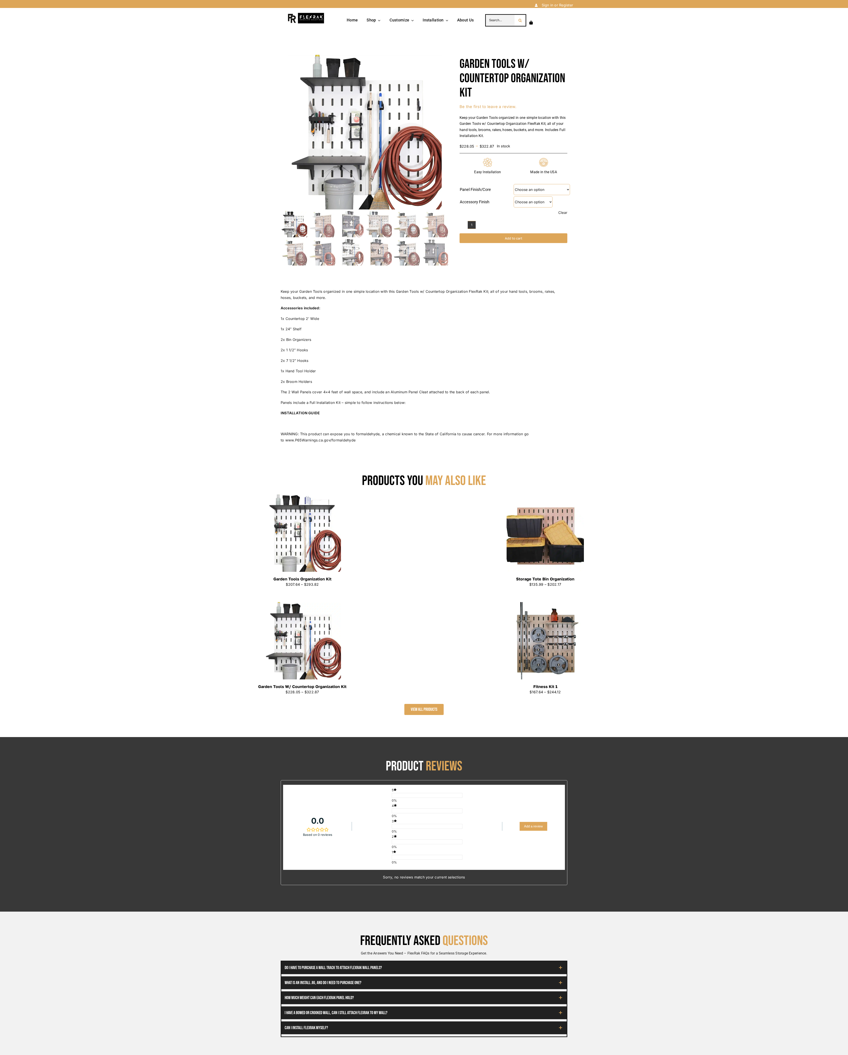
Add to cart (513, 238)
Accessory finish (474, 202)
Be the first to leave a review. (488, 106)
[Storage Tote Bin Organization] (545, 533)
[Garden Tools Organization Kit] (302, 533)
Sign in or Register (557, 5)
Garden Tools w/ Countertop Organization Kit (302, 686)
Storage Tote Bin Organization (545, 578)
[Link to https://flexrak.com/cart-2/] (530, 23)
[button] (424, 967)
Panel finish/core (475, 189)
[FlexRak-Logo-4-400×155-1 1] (305, 14)
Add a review (533, 826)
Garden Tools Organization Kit (302, 578)
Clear (562, 212)
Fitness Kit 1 (545, 686)
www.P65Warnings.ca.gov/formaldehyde (320, 440)
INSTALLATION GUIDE (300, 413)
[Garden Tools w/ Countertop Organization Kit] (302, 640)
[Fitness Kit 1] (545, 640)
